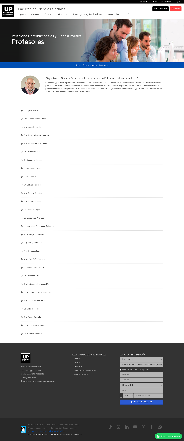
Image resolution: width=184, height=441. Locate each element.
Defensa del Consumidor (72, 434)
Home (78, 65)
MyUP (178, 2)
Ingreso (77, 358)
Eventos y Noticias (81, 374)
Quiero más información (141, 402)
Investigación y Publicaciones (85, 370)
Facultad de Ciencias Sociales (41, 9)
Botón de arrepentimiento (38, 434)
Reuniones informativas (162, 2)
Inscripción (176, 8)
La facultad (78, 366)
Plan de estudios (90, 65)
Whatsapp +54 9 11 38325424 (34, 374)
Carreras (77, 362)
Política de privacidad (56, 431)
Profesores (103, 65)
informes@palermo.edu (32, 370)
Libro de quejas (55, 434)
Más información (160, 8)
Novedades (144, 2)
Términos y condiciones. (37, 431)
